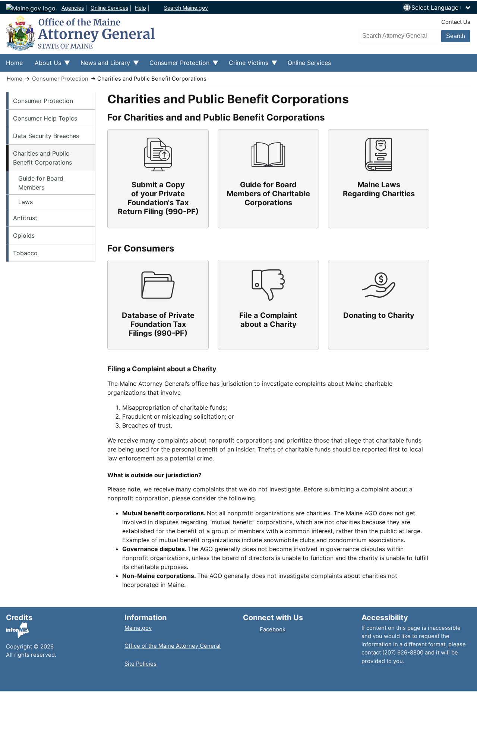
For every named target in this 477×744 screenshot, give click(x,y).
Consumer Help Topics (45, 118)
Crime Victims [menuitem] (245, 65)
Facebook (272, 629)
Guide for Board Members (40, 183)
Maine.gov (138, 628)
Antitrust (25, 218)
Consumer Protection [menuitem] (176, 65)
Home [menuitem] (14, 62)
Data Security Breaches (46, 136)
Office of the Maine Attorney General (172, 646)
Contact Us (455, 22)
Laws (25, 202)
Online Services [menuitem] (309, 62)
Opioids (24, 235)
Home (14, 78)
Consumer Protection (60, 78)
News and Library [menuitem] (102, 65)
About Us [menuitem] (45, 65)
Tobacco (25, 253)
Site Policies (140, 663)
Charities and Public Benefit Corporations (42, 158)
